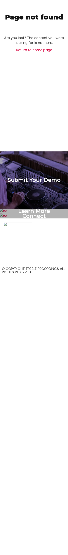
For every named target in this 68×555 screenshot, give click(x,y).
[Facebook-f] (8, 259)
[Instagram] (19, 259)
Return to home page (34, 50)
